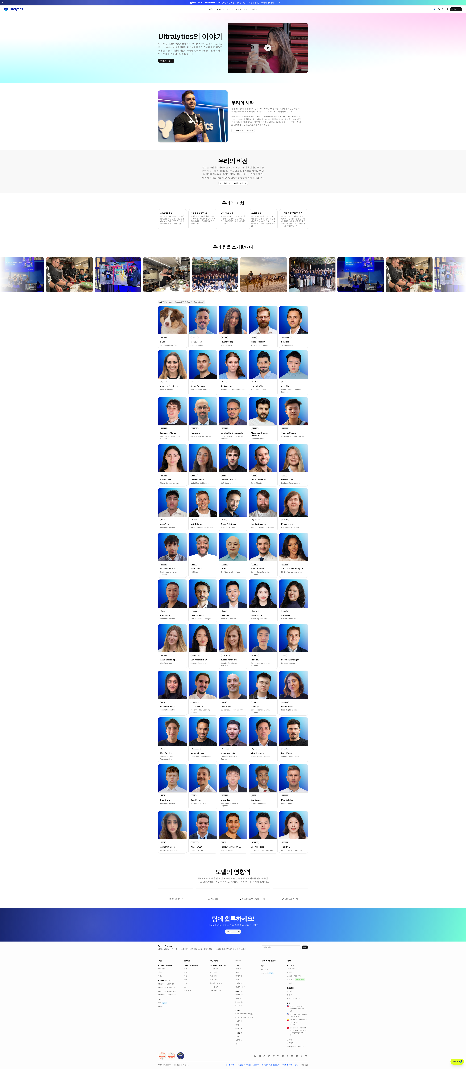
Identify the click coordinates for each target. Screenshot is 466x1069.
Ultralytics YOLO (165, 980)
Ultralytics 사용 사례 (218, 965)
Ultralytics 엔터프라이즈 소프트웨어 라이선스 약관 (272, 1065)
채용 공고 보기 (231, 932)
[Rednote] (283, 1056)
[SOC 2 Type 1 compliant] (171, 1056)
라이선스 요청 (165, 61)
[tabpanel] (233, 579)
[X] (264, 1056)
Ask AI (455, 1062)
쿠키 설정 (304, 1065)
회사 (237, 9)
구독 (304, 947)
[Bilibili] (292, 1056)
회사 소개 (290, 965)
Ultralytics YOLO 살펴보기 (243, 130)
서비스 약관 (229, 1065)
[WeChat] (278, 1056)
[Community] (269, 1056)
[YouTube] (273, 1056)
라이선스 (253, 9)
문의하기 (454, 9)
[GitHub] (255, 1056)
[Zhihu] (297, 1056)
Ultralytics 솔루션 (191, 965)
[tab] (161, 302)
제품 (211, 9)
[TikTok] (287, 1056)
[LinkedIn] (260, 1056)
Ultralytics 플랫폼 (165, 965)
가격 (245, 9)
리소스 (229, 9)
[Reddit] (301, 1056)
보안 (296, 1065)
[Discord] (306, 1056)
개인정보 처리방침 (244, 1065)
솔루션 (219, 9)
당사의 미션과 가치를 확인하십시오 (233, 183)
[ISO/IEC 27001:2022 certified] (162, 1056)
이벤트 (238, 1010)
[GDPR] (180, 1056)
